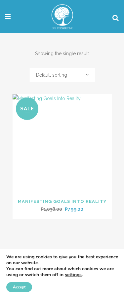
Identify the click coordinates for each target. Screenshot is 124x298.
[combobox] (62, 75)
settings (73, 275)
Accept (19, 287)
